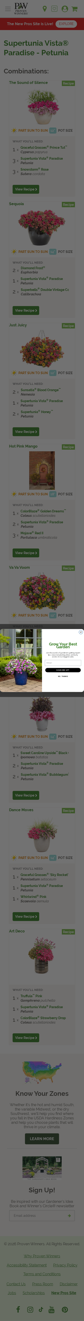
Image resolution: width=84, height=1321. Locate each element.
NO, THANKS (63, 676)
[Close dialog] (81, 632)
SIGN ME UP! (62, 670)
